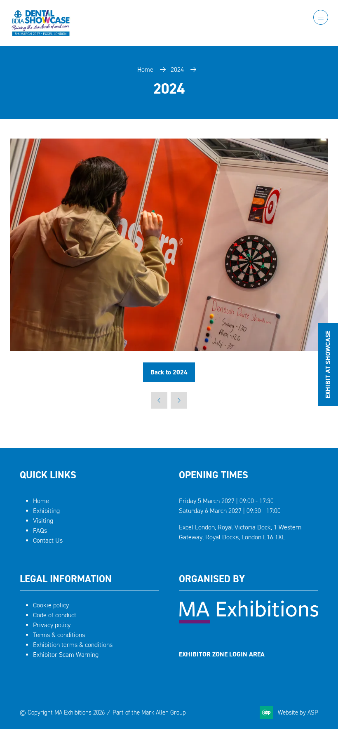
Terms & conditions (59, 635)
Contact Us (48, 540)
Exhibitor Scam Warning (66, 654)
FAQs (40, 530)
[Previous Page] (159, 400)
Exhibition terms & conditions (73, 645)
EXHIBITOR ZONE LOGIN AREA (222, 654)
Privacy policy (51, 625)
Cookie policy (51, 605)
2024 (177, 69)
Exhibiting (46, 511)
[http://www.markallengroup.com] (248, 621)
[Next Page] (179, 400)
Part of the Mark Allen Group (149, 712)
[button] (320, 17)
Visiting (43, 520)
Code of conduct (54, 615)
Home (145, 69)
